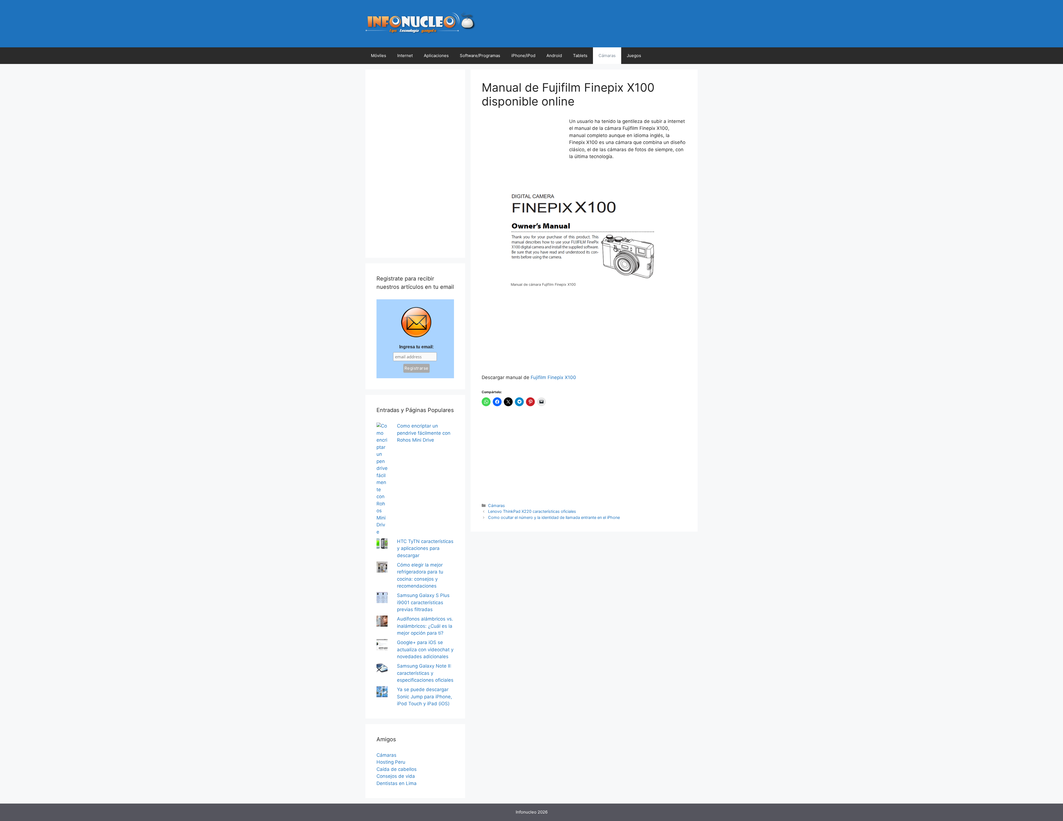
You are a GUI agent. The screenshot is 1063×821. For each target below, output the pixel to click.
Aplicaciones (436, 55)
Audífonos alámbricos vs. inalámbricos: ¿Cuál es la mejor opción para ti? (425, 626)
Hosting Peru (390, 762)
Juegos (634, 55)
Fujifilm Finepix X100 (553, 377)
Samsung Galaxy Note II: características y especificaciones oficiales (425, 673)
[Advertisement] (523, 154)
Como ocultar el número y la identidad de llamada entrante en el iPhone (554, 517)
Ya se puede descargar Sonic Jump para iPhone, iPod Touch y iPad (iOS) (424, 696)
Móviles (378, 55)
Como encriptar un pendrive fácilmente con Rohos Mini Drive (423, 433)
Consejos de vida (395, 776)
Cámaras (607, 55)
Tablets (580, 55)
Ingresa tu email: (416, 346)
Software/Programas (480, 55)
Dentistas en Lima (396, 783)
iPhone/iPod (523, 55)
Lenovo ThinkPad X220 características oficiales (532, 511)
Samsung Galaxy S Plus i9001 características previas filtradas (423, 602)
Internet (405, 55)
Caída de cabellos (396, 769)
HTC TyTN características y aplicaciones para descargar (425, 548)
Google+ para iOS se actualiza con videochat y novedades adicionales (425, 649)
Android (554, 55)
